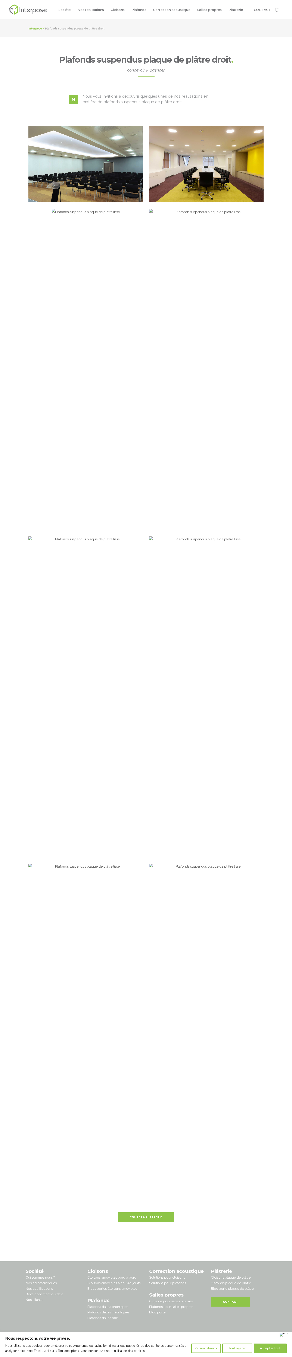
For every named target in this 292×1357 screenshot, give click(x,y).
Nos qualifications (39, 1289)
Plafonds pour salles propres (171, 1307)
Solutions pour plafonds (167, 1283)
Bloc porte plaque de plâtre (232, 1289)
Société (35, 1271)
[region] (146, 1344)
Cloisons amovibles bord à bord (111, 1277)
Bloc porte (157, 1312)
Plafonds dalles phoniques (107, 1307)
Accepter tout (270, 1348)
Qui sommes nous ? (40, 1277)
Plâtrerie (221, 1271)
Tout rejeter (237, 1348)
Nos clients (34, 1300)
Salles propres (166, 1295)
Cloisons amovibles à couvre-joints (113, 1283)
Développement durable (44, 1294)
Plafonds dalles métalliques (108, 1312)
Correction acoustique (176, 1271)
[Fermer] (285, 1334)
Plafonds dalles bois (102, 1318)
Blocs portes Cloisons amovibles (112, 1289)
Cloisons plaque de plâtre (231, 1277)
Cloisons (97, 1271)
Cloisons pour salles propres (171, 1301)
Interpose (35, 28)
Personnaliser (204, 1348)
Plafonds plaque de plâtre (231, 1283)
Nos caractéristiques (41, 1283)
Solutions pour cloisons (167, 1277)
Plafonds (98, 1300)
